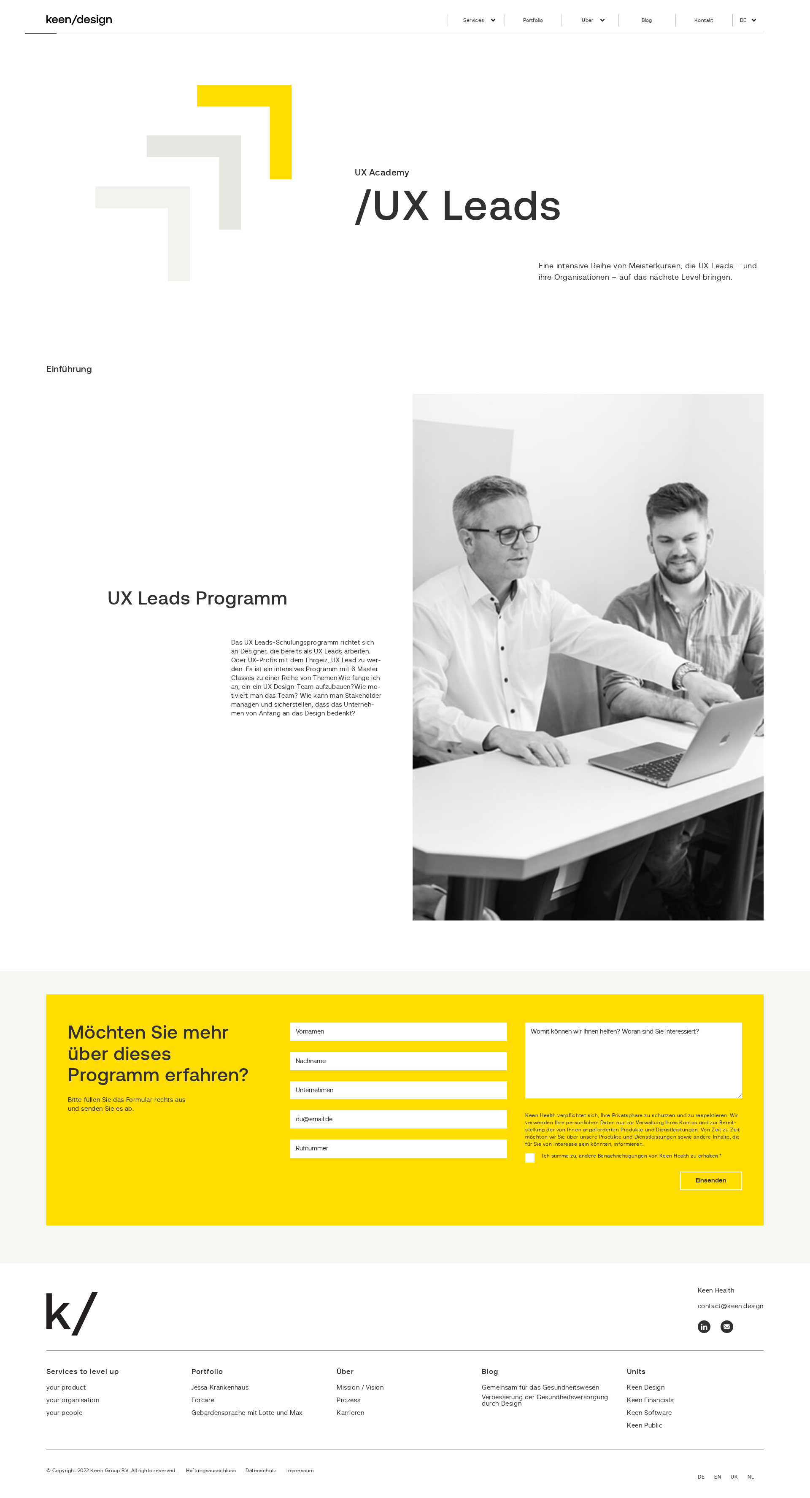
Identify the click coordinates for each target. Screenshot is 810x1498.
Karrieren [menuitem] (350, 1413)
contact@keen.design (731, 1306)
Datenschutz (261, 1470)
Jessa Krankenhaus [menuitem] (220, 1388)
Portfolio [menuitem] (533, 20)
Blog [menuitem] (647, 20)
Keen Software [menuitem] (649, 1413)
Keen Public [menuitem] (645, 1425)
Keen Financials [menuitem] (650, 1400)
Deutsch (706, 1477)
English (722, 1477)
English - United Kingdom (739, 1477)
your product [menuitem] (66, 1388)
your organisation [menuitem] (72, 1400)
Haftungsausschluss (211, 1470)
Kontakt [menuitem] (703, 20)
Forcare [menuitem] (203, 1400)
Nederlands (756, 1477)
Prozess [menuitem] (348, 1400)
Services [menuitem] (473, 20)
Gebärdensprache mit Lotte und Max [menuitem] (247, 1413)
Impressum (299, 1470)
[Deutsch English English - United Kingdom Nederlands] (731, 1477)
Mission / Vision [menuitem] (360, 1388)
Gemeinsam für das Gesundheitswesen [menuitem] (540, 1388)
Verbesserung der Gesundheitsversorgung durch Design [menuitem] (545, 1400)
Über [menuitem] (588, 20)
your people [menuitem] (64, 1413)
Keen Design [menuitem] (646, 1388)
